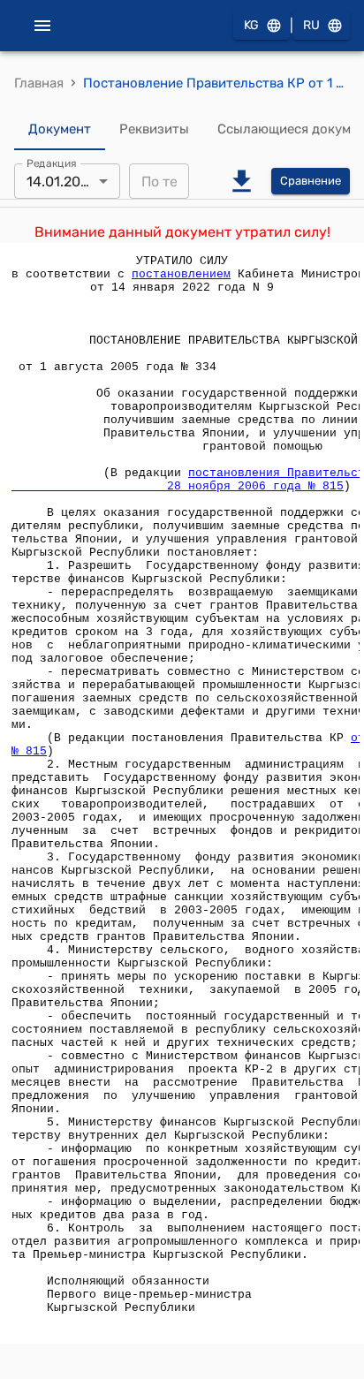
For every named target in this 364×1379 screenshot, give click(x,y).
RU (311, 25)
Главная (39, 83)
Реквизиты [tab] (154, 129)
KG (251, 25)
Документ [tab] (59, 129)
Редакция (52, 163)
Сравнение (310, 180)
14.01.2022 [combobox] (61, 181)
